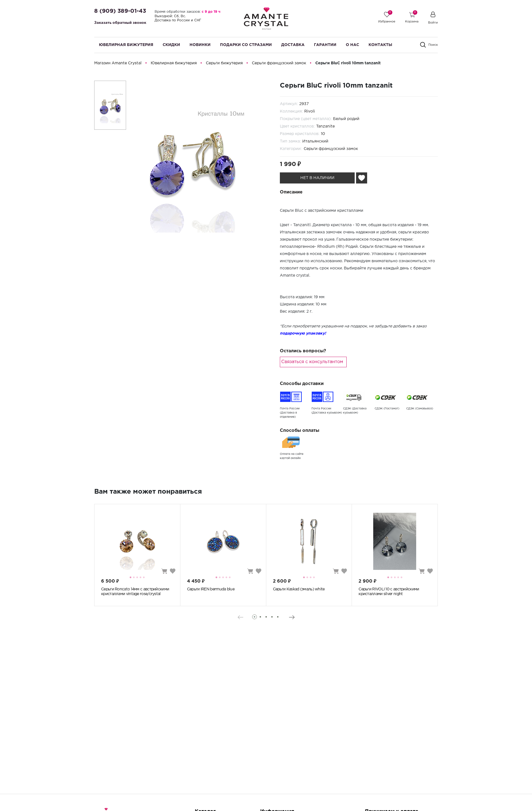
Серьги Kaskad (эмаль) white (299, 589)
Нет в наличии (317, 178)
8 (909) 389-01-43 (120, 11)
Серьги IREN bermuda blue (210, 589)
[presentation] (240, 617)
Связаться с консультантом (312, 362)
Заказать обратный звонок (120, 22)
